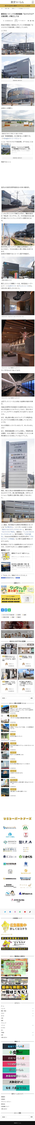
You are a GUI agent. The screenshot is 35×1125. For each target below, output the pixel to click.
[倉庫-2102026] (18, 67)
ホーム (2, 1006)
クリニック (3, 1023)
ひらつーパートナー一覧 (6, 934)
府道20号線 (6, 617)
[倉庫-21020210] (18, 234)
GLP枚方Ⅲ (8, 527)
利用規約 (3, 1099)
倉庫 (25, 614)
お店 (2, 1018)
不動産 (2, 1032)
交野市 (19, 614)
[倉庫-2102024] (18, 511)
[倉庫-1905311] (18, 120)
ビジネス (3, 1027)
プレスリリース (24, 286)
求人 (2, 1030)
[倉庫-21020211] (18, 267)
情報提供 (3, 1096)
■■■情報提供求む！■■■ (10, 578)
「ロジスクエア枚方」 (8, 532)
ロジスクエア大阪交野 (8, 614)
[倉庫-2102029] (18, 200)
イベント (3, 1025)
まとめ (2, 1015)
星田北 (19, 617)
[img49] (18, 302)
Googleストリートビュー (12, 138)
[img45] (18, 384)
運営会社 (3, 1104)
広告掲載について (5, 1106)
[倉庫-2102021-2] (18, 463)
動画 (2, 1020)
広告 (2, 1035)
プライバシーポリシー (6, 1101)
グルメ (2, 1013)
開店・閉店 (32, 20)
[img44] (18, 342)
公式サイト (12, 286)
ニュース (3, 1008)
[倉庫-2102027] (18, 43)
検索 (32, 698)
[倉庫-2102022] (18, 94)
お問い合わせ (4, 1037)
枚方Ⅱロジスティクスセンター (13, 529)
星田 (13, 617)
